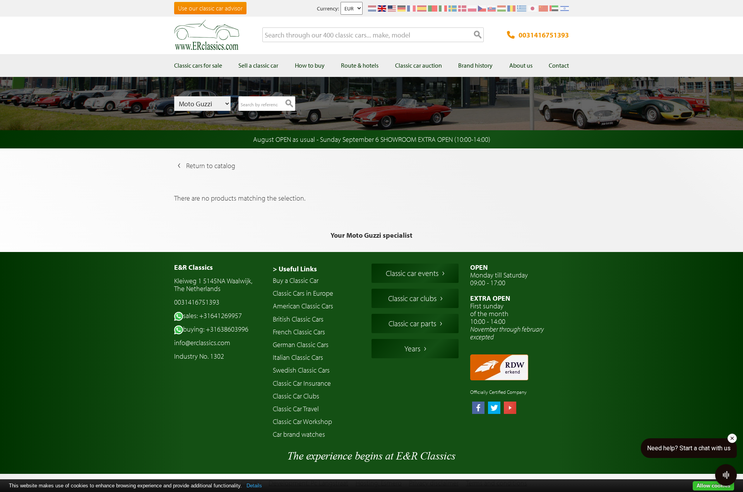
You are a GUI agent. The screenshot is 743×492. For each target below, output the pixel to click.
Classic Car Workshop (302, 421)
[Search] (478, 35)
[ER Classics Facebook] (478, 408)
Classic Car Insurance (302, 383)
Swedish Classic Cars (301, 370)
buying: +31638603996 (215, 329)
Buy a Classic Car (295, 280)
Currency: (328, 8)
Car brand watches (299, 434)
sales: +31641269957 (212, 315)
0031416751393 (544, 35)
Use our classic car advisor (210, 8)
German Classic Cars (301, 344)
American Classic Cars (303, 305)
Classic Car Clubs (296, 396)
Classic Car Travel (296, 408)
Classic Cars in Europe (303, 293)
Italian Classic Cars (298, 357)
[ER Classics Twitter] (494, 408)
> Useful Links (295, 268)
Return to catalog (210, 165)
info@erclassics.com (202, 342)
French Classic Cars (299, 331)
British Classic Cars (298, 319)
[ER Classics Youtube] (510, 408)
